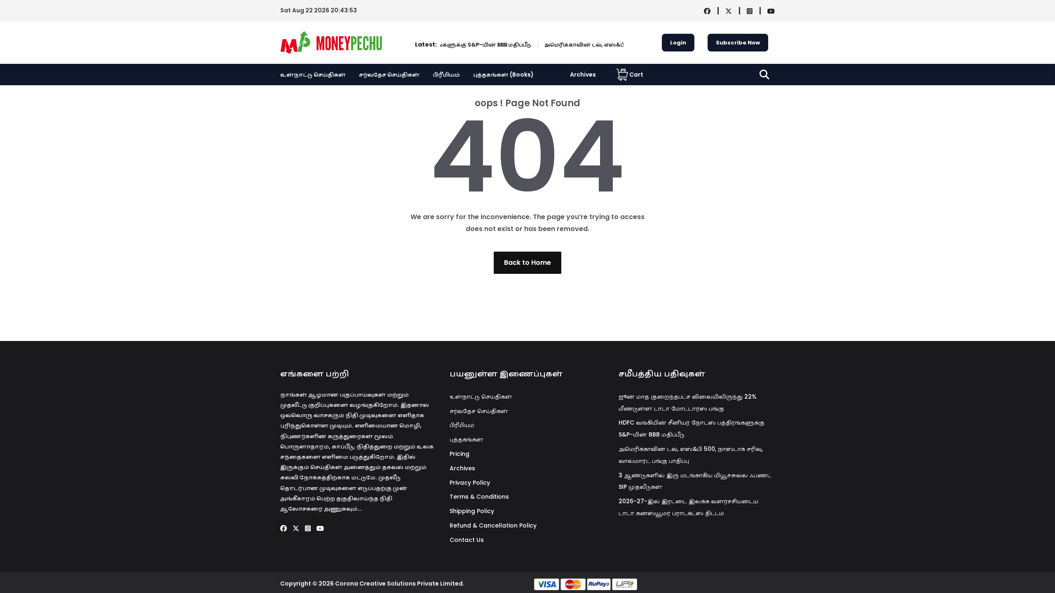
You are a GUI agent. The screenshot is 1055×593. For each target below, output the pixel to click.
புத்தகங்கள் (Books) (503, 74)
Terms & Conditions (479, 497)
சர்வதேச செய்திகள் (389, 74)
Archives (583, 74)
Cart (636, 74)
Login (678, 43)
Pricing (459, 454)
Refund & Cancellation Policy (493, 525)
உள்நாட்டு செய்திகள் (313, 74)
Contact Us (467, 540)
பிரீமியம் (446, 74)
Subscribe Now (738, 43)
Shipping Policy (472, 511)
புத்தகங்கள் (466, 439)
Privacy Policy (470, 483)
